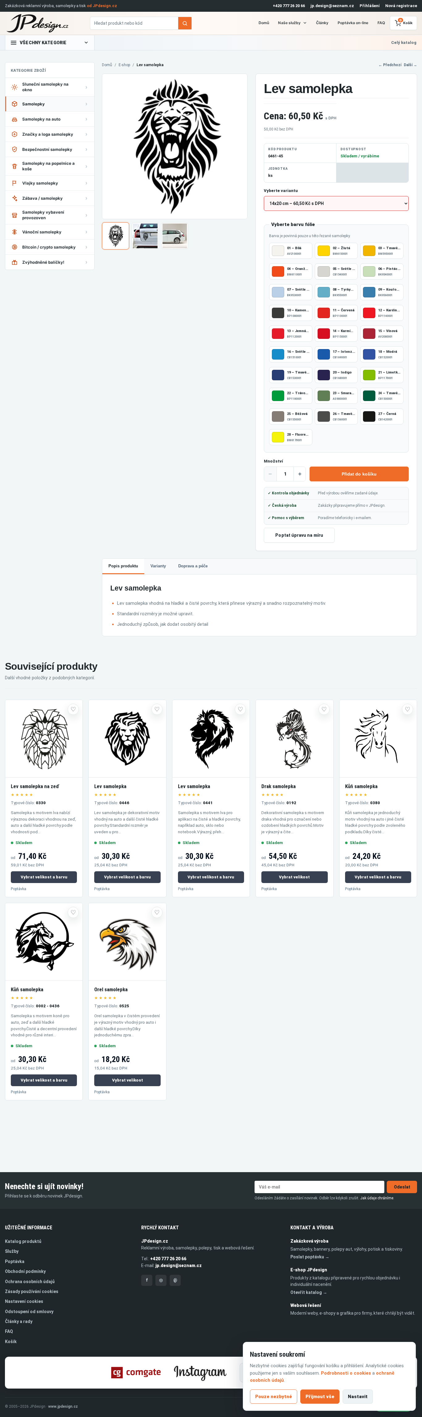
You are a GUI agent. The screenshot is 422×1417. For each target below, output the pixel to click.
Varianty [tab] (158, 566)
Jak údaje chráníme (376, 1198)
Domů (264, 22)
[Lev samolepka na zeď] (43, 738)
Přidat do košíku (359, 474)
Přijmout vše (320, 1396)
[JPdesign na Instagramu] (200, 1372)
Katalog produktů (23, 1241)
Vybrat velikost (294, 877)
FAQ (381, 22)
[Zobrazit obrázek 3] (174, 236)
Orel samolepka (111, 989)
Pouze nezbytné (273, 1396)
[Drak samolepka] (294, 738)
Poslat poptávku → (309, 1256)
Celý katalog (403, 42)
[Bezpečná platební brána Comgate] (136, 1372)
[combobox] (134, 23)
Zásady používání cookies (31, 1291)
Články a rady (18, 1321)
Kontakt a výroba (312, 1228)
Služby (12, 1251)
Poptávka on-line (353, 22)
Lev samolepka (110, 786)
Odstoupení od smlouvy (29, 1311)
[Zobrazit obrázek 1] (115, 236)
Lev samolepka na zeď (35, 786)
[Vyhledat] (185, 23)
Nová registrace (401, 5)
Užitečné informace (28, 1228)
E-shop (124, 65)
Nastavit (358, 1396)
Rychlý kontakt (160, 1228)
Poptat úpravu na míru (299, 535)
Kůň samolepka (361, 786)
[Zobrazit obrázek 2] (145, 236)
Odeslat (402, 1186)
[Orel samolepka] (127, 941)
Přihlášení (370, 5)
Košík (11, 1341)
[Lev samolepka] (127, 738)
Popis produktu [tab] (123, 566)
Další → (410, 65)
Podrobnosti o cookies (346, 1373)
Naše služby (289, 22)
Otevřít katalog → (308, 1292)
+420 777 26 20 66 (289, 5)
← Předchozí (389, 65)
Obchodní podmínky (25, 1271)
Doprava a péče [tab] (193, 566)
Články (322, 22)
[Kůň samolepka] (378, 738)
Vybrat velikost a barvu (44, 877)
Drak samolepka (278, 786)
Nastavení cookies (24, 1301)
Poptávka (18, 889)
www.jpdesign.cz (63, 1406)
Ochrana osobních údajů (30, 1281)
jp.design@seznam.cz (332, 5)
